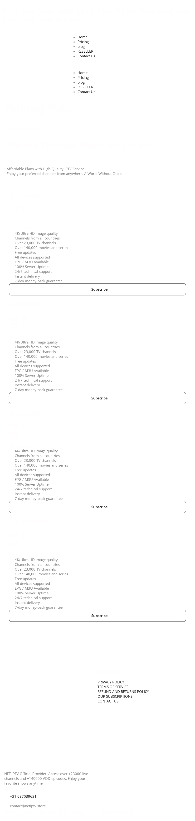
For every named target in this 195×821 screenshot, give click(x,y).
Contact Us (86, 56)
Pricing (83, 41)
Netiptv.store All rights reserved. (70, 812)
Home (83, 37)
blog (81, 46)
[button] (97, 64)
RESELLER (85, 51)
